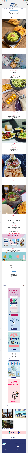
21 (15, 357)
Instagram (14, 180)
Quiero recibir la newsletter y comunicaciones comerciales (13, 270)
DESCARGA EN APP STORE (9, 233)
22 (17, 357)
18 (10, 357)
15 (17, 356)
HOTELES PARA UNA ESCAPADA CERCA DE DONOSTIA (8, 418)
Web (12, 180)
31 (15, 354)
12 (12, 356)
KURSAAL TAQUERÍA (14, 215)
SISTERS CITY (14, 248)
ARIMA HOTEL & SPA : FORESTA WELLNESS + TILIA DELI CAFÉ (7, 428)
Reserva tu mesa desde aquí (14, 70)
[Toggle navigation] (27, 4)
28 (10, 354)
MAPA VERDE (14, 225)
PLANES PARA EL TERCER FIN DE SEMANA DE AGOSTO (20, 418)
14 (15, 356)
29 (12, 354)
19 (12, 357)
